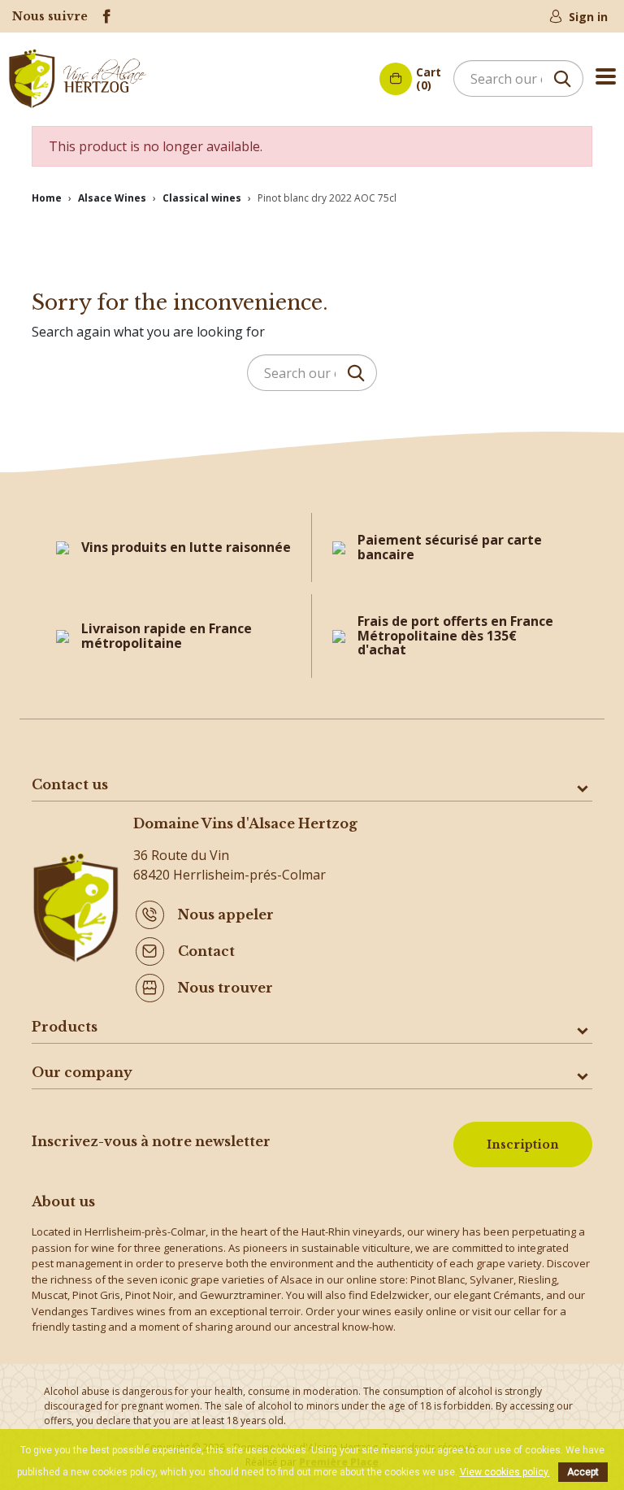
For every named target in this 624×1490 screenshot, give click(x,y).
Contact (206, 951)
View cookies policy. (505, 1472)
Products (65, 1027)
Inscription (523, 1144)
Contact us (70, 784)
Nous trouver (225, 988)
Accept (583, 1472)
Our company (82, 1072)
